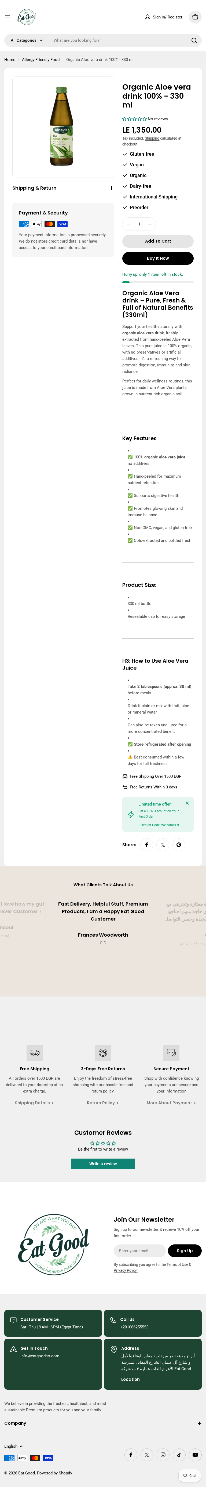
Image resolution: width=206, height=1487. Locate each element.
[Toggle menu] (7, 17)
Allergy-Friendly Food (41, 59)
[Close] (187, 803)
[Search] (194, 40)
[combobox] (103, 40)
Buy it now (158, 258)
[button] (135, 119)
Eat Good (26, 1473)
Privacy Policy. (126, 1270)
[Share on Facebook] (146, 844)
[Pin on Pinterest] (178, 844)
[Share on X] (162, 844)
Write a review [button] (103, 1163)
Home (9, 59)
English (10, 1446)
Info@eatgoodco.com (39, 1356)
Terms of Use (177, 1264)
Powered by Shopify (54, 1473)
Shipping (152, 138)
